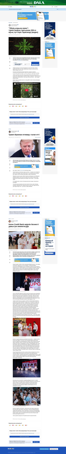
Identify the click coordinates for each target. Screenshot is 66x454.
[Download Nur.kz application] (33, 2)
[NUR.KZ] (33, 6)
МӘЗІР (11, 6)
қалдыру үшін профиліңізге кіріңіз (29, 114)
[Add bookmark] (10, 68)
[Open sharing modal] (10, 65)
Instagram (36, 212)
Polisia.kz (19, 60)
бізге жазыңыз (23, 189)
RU (52, 6)
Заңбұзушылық (15, 22)
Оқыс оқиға (10, 22)
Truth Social (22, 170)
